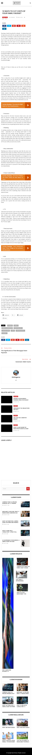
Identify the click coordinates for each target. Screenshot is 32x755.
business (10, 325)
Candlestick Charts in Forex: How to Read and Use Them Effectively (23, 568)
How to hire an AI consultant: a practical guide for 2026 (9, 532)
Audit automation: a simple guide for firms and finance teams (10, 522)
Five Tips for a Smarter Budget (20, 418)
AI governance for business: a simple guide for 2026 (10, 540)
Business (16, 396)
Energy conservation (7, 328)
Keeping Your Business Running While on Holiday (20, 399)
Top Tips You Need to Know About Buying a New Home (23, 742)
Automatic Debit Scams (23, 362)
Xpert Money (14, 752)
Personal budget (20, 330)
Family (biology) (18, 328)
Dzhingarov (12, 17)
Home (13, 330)
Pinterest (4, 333)
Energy (16, 325)
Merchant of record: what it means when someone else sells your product (10, 513)
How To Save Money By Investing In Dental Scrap (20, 428)
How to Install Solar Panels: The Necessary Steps (8, 742)
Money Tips (5, 17)
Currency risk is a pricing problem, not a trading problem (9, 503)
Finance (15, 405)
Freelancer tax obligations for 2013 (21, 408)
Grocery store (5, 330)
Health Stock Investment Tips (21, 593)
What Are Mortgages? (8, 727)
